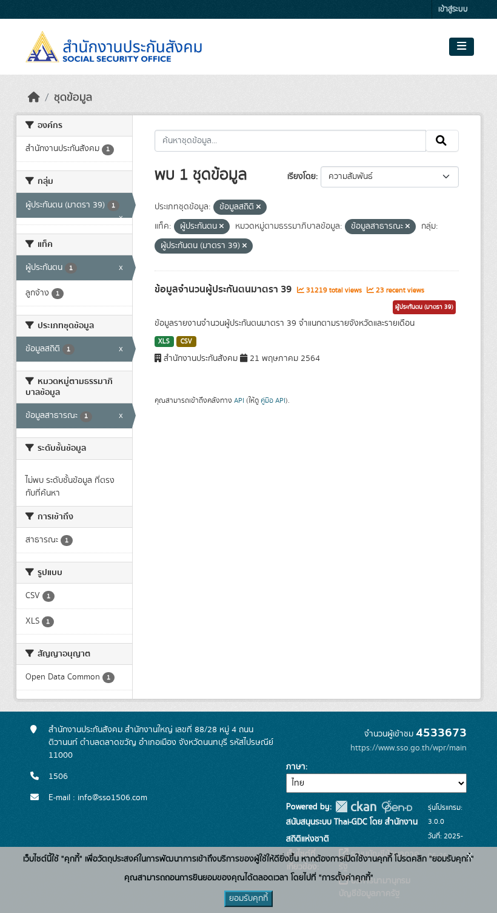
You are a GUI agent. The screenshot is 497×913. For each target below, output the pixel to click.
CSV (186, 341)
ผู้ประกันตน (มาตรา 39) (424, 307)
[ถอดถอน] (258, 207)
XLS (164, 341)
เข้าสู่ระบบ (453, 9)
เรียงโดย (301, 176)
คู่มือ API (273, 400)
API (239, 400)
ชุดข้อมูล (73, 98)
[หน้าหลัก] (34, 98)
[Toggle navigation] (461, 47)
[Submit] (442, 141)
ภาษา (295, 767)
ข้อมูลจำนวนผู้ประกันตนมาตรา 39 (224, 289)
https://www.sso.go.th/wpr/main (408, 748)
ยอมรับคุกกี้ (248, 898)
